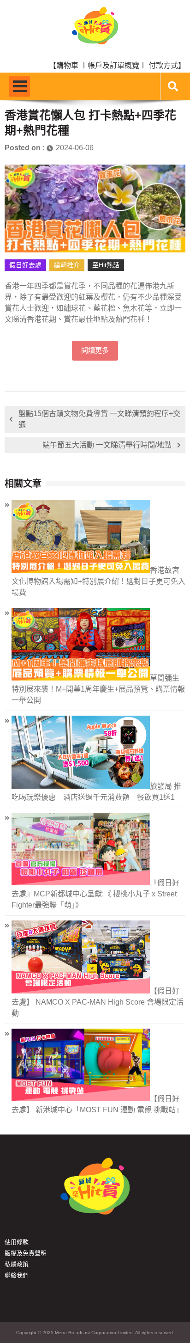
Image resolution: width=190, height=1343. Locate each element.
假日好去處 (25, 265)
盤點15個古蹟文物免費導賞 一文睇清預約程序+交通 (99, 419)
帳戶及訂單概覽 (113, 65)
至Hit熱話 (105, 265)
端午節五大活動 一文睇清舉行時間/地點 (107, 445)
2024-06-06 (75, 148)
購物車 (67, 65)
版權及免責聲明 (26, 1253)
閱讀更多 (95, 350)
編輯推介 (67, 265)
